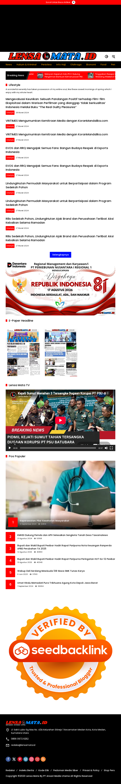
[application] (60, 420)
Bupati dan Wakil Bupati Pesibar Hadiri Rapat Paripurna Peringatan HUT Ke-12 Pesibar (66, 559)
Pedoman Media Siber (65, 770)
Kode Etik (43, 770)
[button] (106, 56)
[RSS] (43, 759)
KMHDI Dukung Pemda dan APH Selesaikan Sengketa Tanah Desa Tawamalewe (62, 535)
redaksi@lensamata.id (23, 745)
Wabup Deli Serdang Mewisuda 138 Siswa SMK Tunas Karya (51, 571)
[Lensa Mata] (52, 56)
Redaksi (10, 770)
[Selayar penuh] (111, 448)
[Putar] (9, 448)
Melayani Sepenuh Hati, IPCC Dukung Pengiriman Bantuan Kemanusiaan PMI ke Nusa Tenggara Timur (49, 75)
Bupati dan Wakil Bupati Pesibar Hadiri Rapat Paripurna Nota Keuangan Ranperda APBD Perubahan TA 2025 (64, 547)
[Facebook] (8, 759)
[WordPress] (25, 759)
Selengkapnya (60, 254)
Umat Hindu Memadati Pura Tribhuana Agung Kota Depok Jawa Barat (57, 582)
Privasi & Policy (91, 770)
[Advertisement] (60, 28)
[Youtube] (37, 759)
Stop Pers (109, 770)
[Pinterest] (19, 759)
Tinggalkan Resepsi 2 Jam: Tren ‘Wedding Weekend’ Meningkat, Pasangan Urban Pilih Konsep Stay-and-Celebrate (100, 75)
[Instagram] (31, 759)
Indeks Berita (26, 770)
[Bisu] (106, 448)
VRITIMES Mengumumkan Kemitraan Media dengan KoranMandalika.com (57, 121)
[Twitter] (14, 759)
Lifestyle (10, 112)
